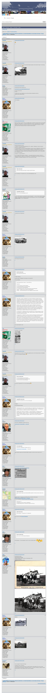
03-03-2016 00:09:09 (21, 85)
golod (3, 466)
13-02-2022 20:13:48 (21, 554)
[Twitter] (4, 14)
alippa (3, 554)
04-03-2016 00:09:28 (21, 166)
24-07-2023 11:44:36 (21, 660)
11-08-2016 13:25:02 (21, 396)
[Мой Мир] (7, 14)
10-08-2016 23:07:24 (21, 295)
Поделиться (16, 40)
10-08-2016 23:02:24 (21, 269)
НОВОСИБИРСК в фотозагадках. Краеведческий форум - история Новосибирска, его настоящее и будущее (22, 33)
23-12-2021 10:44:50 (21, 509)
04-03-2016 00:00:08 (21, 143)
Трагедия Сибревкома (24, 516)
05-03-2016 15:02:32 (21, 211)
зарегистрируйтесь (14, 31)
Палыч (3, 98)
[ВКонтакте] (2, 14)
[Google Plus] (9, 14)
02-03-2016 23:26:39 (21, 40)
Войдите (8, 31)
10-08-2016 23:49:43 (21, 328)
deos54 (3, 85)
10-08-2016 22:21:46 (21, 234)
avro (3, 420)
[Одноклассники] (6, 14)
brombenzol (4, 660)
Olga (3, 328)
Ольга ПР (4, 189)
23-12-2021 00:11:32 (21, 420)
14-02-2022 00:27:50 (21, 615)
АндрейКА (4, 40)
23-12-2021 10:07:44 (21, 466)
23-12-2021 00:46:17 (21, 443)
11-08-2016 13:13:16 (21, 351)
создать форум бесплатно (42, 683)
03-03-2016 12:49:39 (21, 98)
